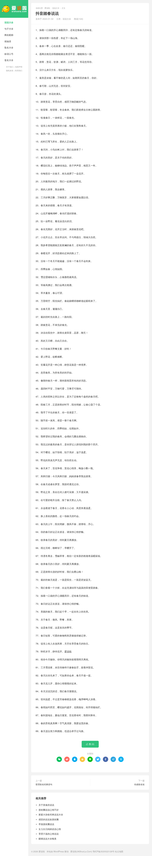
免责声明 (18, 66)
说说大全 (8, 22)
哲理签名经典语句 (44, 784)
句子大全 (8, 28)
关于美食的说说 (46, 804)
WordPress (58, 851)
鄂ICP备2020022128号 (103, 851)
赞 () (90, 744)
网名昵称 (8, 34)
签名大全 (8, 60)
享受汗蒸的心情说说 (49, 833)
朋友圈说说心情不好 (49, 809)
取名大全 (8, 47)
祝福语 (7, 41)
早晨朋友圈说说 (46, 824)
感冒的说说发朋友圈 (49, 819)
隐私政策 (9, 70)
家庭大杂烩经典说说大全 (51, 814)
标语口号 (8, 53)
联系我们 (18, 70)
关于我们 (9, 66)
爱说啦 (14, 9)
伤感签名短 (139, 784)
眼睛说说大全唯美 (47, 838)
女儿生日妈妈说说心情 (50, 829)
